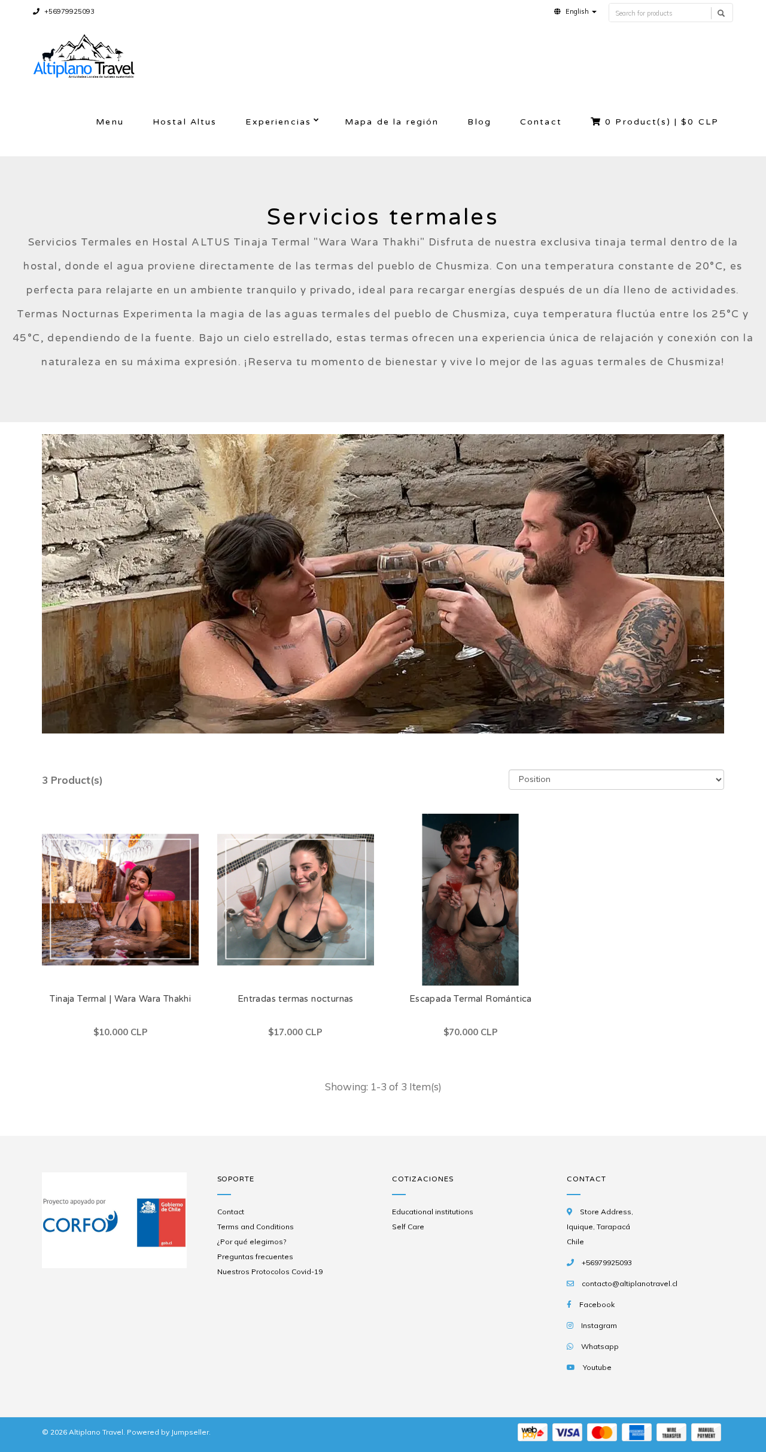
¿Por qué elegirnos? (251, 1241)
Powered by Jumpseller (168, 1431)
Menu (110, 122)
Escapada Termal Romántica (470, 998)
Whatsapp (600, 1346)
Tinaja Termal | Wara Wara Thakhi (120, 998)
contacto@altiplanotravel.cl (629, 1283)
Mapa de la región (392, 122)
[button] (575, 11)
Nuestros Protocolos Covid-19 (270, 1271)
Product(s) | (662, 122)
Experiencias (278, 122)
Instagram (599, 1325)
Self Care (408, 1226)
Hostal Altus (185, 122)
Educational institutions (432, 1211)
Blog (479, 122)
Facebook (597, 1304)
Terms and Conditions (255, 1226)
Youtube (597, 1367)
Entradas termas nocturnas (296, 998)
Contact (541, 122)
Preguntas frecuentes (255, 1256)
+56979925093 (68, 11)
